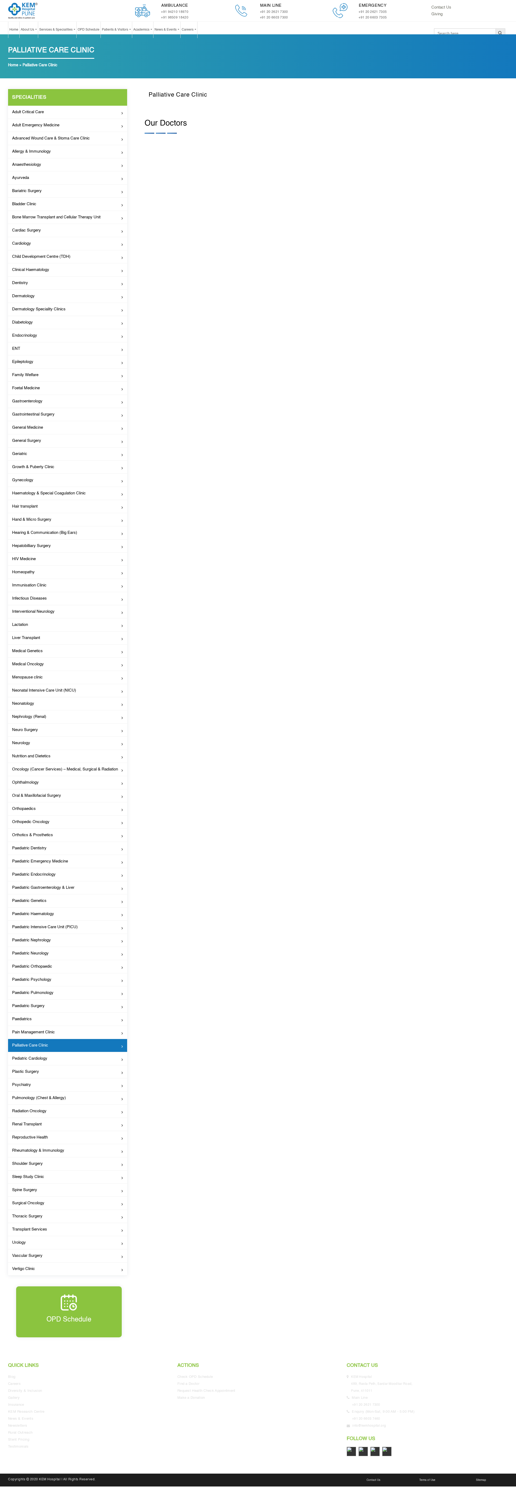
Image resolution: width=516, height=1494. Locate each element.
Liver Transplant (26, 638)
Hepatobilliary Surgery (31, 546)
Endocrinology (24, 335)
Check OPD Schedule (195, 1377)
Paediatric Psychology (31, 980)
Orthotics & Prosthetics (32, 835)
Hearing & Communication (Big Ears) (44, 533)
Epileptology (22, 362)
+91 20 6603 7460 (366, 1418)
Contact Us (441, 7)
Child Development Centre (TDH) (41, 257)
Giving (437, 14)
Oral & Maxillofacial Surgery (36, 796)
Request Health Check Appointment (206, 1391)
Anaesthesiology (26, 165)
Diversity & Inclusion (25, 1391)
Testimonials (18, 1446)
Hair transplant (25, 506)
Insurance (16, 1405)
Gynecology (22, 480)
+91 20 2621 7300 (274, 12)
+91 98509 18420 (174, 17)
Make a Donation (191, 1398)
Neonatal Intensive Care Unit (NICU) (44, 690)
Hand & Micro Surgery (31, 519)
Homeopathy (23, 572)
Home (13, 29)
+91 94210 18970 (174, 12)
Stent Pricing (18, 1439)
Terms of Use (427, 1480)
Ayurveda (20, 178)
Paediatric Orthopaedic (32, 966)
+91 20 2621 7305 (373, 12)
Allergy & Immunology (31, 151)
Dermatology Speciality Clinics (39, 309)
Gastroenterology (27, 401)
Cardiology (21, 243)
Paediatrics (22, 1019)
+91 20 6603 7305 (373, 17)
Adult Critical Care (28, 112)
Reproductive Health (30, 1137)
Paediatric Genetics (29, 901)
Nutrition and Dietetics (31, 756)
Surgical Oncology (28, 1203)
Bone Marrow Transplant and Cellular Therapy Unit (56, 217)
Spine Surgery (24, 1190)
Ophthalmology (25, 782)
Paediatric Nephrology (31, 940)
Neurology (21, 743)
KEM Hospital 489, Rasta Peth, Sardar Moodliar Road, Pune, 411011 (382, 1384)
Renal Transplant (27, 1124)
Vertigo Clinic (23, 1269)
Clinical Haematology (30, 270)
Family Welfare (25, 375)
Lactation (20, 625)
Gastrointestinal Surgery (33, 414)
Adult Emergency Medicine (35, 125)
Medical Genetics (27, 651)
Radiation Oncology (29, 1111)
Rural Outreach (20, 1432)
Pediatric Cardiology (29, 1058)
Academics (141, 29)
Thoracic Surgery (27, 1216)
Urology (19, 1242)
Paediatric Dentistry (29, 848)
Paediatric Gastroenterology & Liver (43, 888)
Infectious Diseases (29, 598)
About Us (28, 29)
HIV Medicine (24, 559)
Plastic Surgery (25, 1072)
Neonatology (23, 704)
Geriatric (19, 454)
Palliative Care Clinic (30, 1045)
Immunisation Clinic (29, 585)
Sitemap (481, 1480)
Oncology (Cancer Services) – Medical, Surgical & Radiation (65, 769)
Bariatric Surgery (27, 191)
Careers (188, 29)
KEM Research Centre (26, 1412)
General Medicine (27, 427)
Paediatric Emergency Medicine (40, 861)
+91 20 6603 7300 (274, 17)
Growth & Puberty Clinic (33, 467)
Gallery (14, 1398)
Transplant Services (29, 1229)
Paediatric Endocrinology (34, 874)
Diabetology (22, 322)
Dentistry (20, 283)
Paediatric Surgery (28, 1006)
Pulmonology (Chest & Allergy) (39, 1098)
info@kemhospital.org (369, 1425)
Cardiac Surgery (26, 230)
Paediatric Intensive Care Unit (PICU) (45, 927)
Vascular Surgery (27, 1256)
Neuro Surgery (25, 730)
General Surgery (26, 441)
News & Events (166, 29)
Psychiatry (21, 1085)
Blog (11, 1377)
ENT (16, 349)
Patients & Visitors (115, 29)
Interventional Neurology (33, 612)
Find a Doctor (188, 1384)
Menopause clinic (27, 677)
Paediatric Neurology (30, 953)
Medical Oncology (28, 664)
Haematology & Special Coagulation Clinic (49, 493)
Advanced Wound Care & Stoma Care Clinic (51, 138)
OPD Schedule (88, 29)
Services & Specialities (56, 29)
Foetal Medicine (26, 388)
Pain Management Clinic (33, 1032)
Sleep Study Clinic (28, 1177)
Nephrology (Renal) (29, 717)
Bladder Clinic (24, 204)
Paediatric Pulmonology (32, 993)
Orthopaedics (24, 809)
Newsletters (17, 1425)
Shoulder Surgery (27, 1164)
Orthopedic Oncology (30, 822)
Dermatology (23, 296)
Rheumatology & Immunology (38, 1150)
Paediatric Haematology (33, 914)
